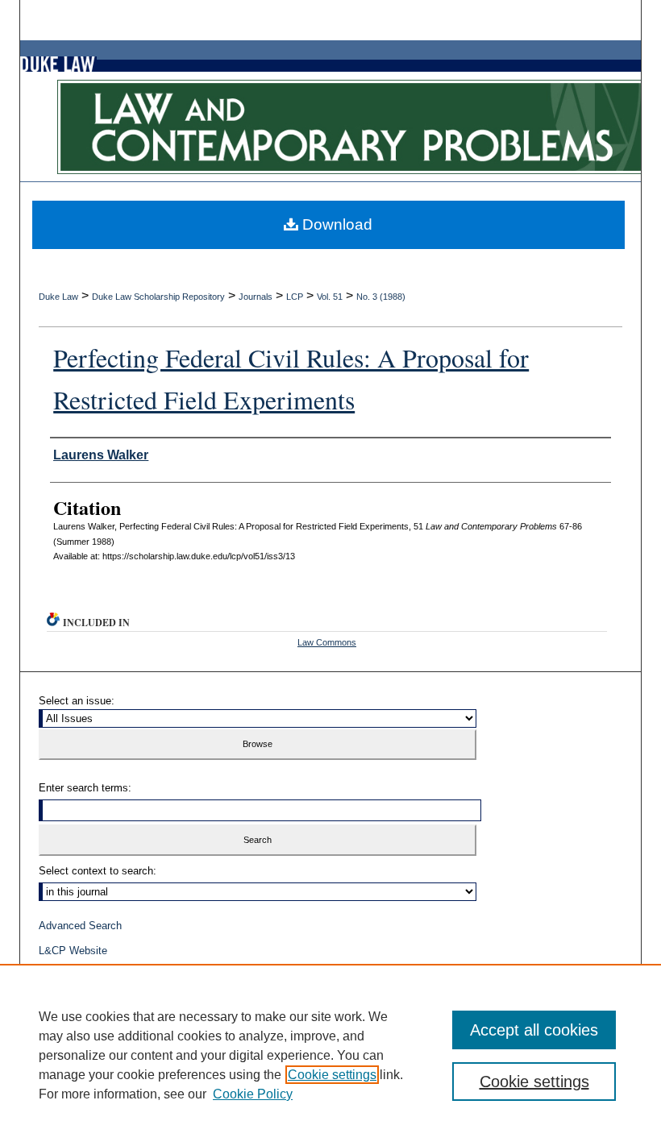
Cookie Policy (253, 1094)
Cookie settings (332, 1075)
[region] (330, 1055)
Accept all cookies (534, 1030)
